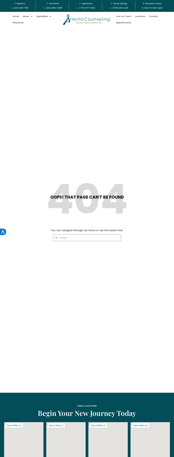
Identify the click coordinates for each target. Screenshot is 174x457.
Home (16, 16)
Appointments (123, 22)
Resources (18, 22)
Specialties (42, 16)
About (26, 16)
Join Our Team (123, 16)
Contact (153, 16)
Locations (140, 16)
